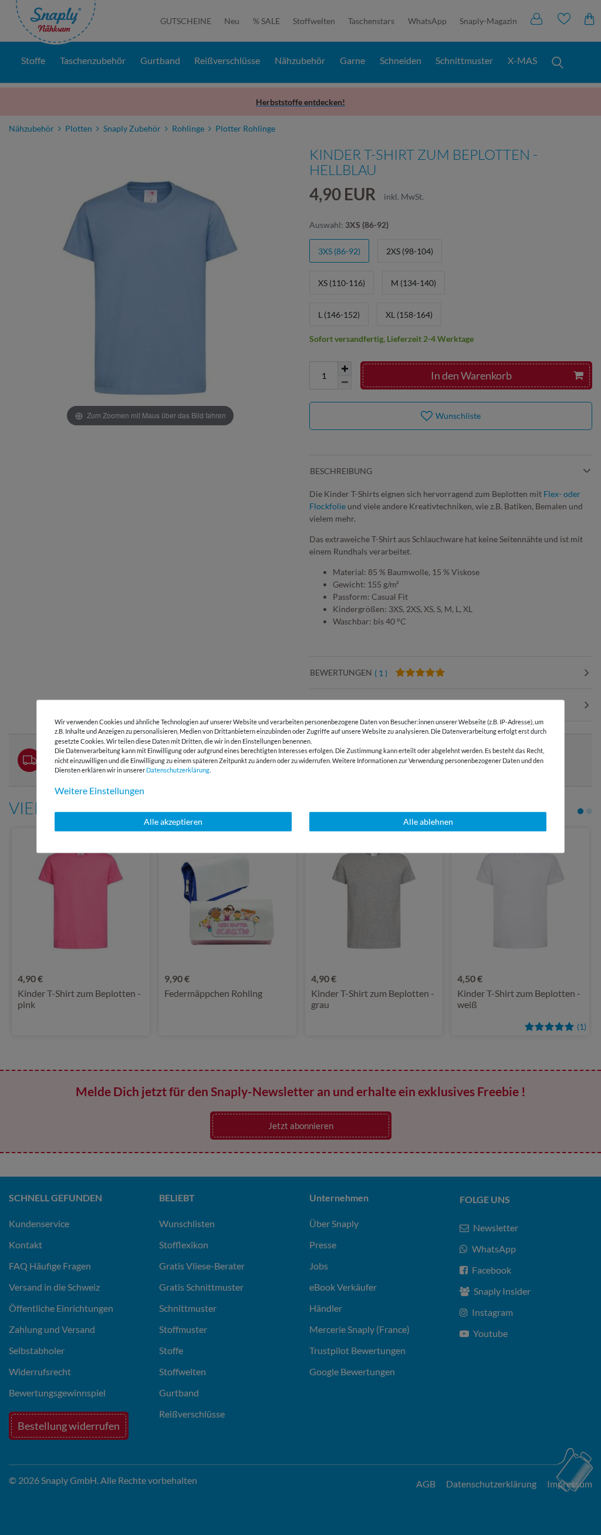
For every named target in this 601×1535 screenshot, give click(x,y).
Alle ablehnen (428, 822)
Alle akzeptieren (173, 822)
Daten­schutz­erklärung (178, 770)
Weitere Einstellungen (99, 790)
